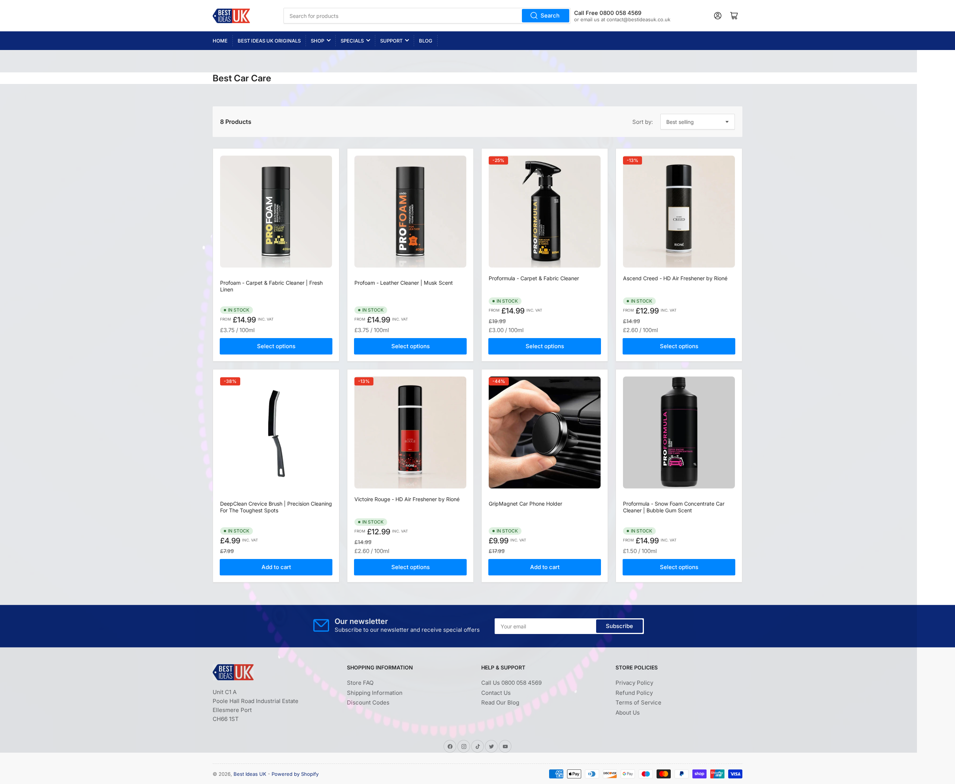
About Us (628, 712)
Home (220, 41)
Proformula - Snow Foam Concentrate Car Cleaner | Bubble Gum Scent (673, 506)
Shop (317, 41)
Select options (276, 346)
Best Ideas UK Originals (269, 41)
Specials (352, 41)
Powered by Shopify (295, 774)
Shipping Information (375, 692)
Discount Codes (368, 702)
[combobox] (427, 16)
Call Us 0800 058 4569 (511, 682)
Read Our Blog (500, 702)
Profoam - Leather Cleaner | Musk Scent (403, 282)
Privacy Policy (634, 682)
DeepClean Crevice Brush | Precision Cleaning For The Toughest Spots (276, 506)
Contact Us (496, 692)
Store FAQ (360, 682)
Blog (425, 41)
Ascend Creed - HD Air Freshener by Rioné (675, 278)
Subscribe (619, 626)
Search (550, 15)
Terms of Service (638, 702)
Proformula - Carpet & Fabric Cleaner (534, 278)
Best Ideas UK (250, 774)
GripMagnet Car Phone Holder (525, 503)
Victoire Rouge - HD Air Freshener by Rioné (407, 499)
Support (391, 41)
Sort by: (642, 121)
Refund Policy (634, 692)
